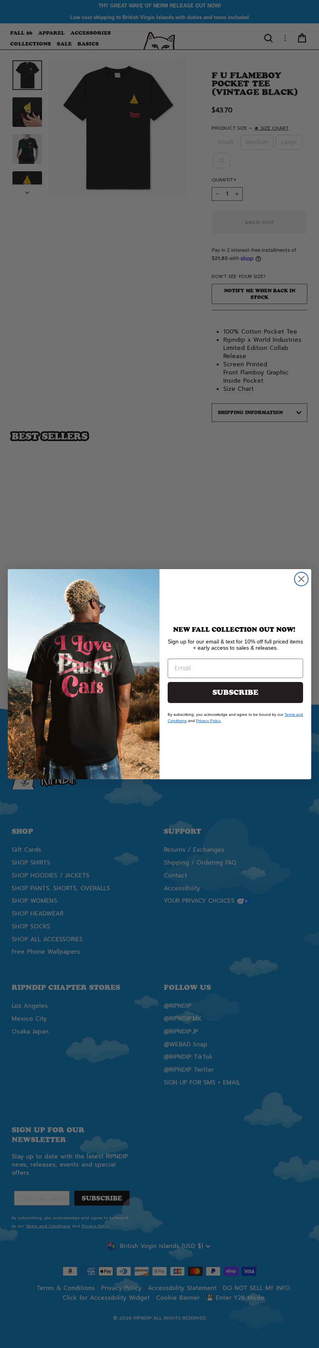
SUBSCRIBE (235, 692)
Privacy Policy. (208, 721)
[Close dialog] (301, 579)
